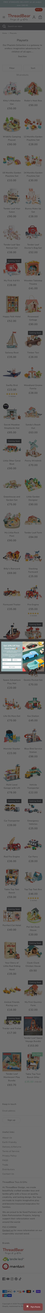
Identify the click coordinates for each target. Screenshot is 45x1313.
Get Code (12, 667)
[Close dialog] (42, 643)
